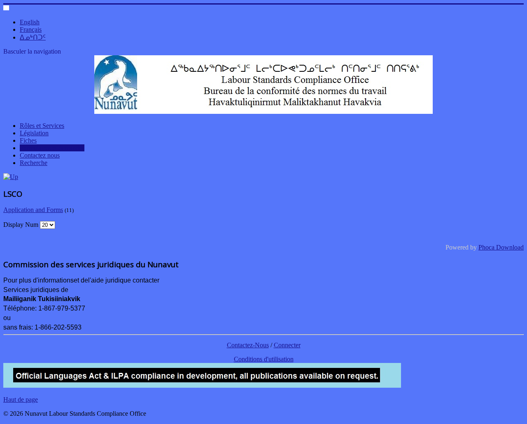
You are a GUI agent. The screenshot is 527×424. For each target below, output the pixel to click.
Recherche (33, 162)
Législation (34, 133)
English (30, 22)
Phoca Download (501, 247)
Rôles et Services (42, 125)
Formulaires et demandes (52, 147)
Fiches (28, 140)
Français (31, 29)
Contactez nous (40, 155)
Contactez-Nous (248, 345)
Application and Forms (33, 209)
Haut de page (20, 399)
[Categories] (10, 176)
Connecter (287, 345)
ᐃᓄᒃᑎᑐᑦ (33, 37)
